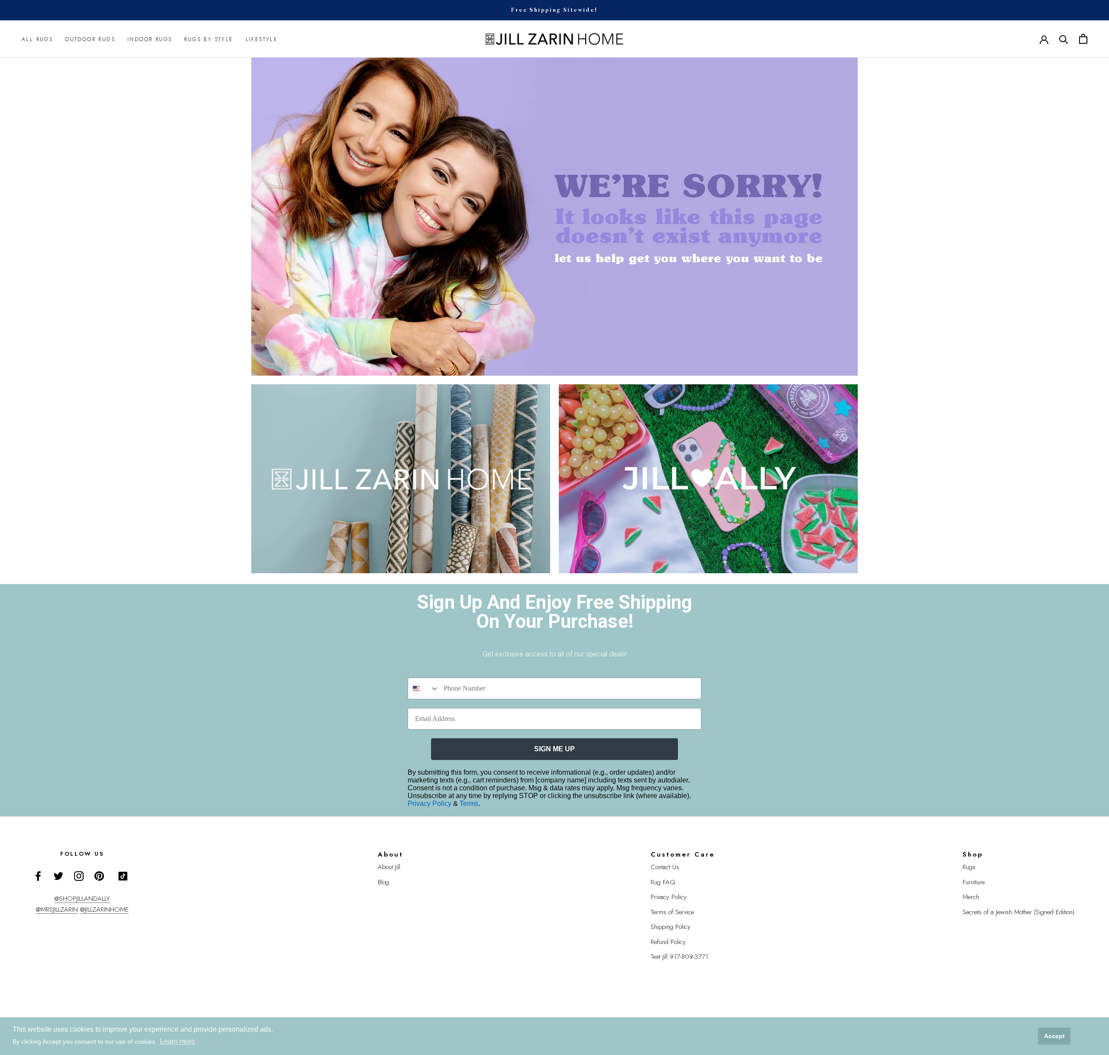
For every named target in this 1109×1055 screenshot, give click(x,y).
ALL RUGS (37, 39)
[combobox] (423, 688)
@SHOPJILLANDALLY (82, 898)
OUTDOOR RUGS (90, 39)
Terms (469, 803)
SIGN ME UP (554, 749)
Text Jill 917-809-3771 (679, 956)
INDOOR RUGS (149, 39)
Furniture (974, 882)
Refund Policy (668, 942)
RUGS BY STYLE (208, 39)
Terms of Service (672, 912)
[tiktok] (123, 876)
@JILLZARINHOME (104, 909)
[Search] (1063, 38)
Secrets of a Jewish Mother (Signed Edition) (1018, 912)
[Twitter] (58, 875)
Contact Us (665, 867)
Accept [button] (1054, 1035)
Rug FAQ (663, 882)
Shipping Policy (671, 927)
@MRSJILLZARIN (57, 909)
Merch (971, 897)
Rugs (969, 867)
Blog (383, 882)
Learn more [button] (177, 1041)
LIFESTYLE (262, 39)
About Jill (389, 867)
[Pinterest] (99, 875)
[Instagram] (79, 875)
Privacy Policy (430, 803)
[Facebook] (38, 875)
